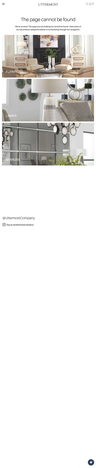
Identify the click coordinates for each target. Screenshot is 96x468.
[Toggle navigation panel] (3, 4)
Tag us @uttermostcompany (20, 225)
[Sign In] (90, 4)
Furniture (14, 72)
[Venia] (48, 4)
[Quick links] (91, 462)
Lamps (11, 116)
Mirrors (13, 160)
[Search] (87, 4)
